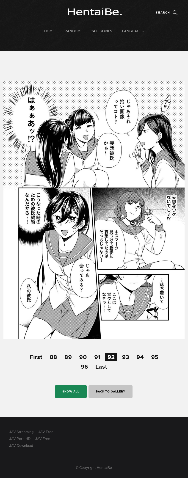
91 (97, 357)
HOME (49, 31)
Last (101, 366)
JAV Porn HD (19, 439)
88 (53, 357)
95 (154, 357)
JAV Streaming (21, 432)
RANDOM (72, 31)
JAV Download (21, 446)
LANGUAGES (133, 31)
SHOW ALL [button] (70, 391)
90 (83, 357)
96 (84, 366)
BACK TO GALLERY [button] (110, 391)
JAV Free (45, 432)
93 (125, 357)
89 (68, 357)
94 (140, 357)
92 (111, 357)
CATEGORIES (101, 31)
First (36, 357)
